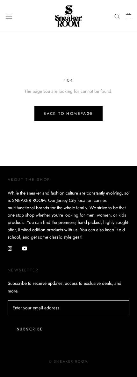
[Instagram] (10, 248)
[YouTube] (24, 248)
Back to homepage (68, 113)
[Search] (117, 16)
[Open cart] (128, 16)
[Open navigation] (9, 15)
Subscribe (30, 329)
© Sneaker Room (69, 361)
